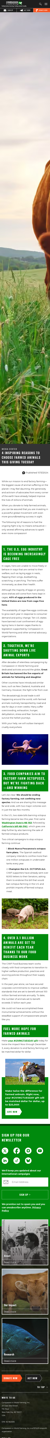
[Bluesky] (28, 1160)
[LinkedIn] (5, 1160)
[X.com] (5, 1151)
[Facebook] (16, 1151)
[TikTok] (16, 1160)
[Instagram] (28, 1151)
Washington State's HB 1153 (17, 823)
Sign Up (23, 1194)
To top (41, 1387)
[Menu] (45, 4)
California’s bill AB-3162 (15, 826)
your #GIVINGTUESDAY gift (23, 1040)
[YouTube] (40, 1151)
